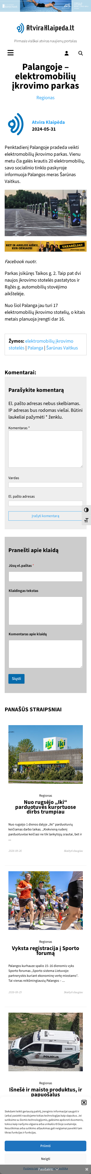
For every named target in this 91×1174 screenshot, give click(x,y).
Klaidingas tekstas (23, 591)
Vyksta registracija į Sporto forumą (45, 950)
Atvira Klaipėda (48, 122)
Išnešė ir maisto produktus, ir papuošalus (45, 1092)
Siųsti (16, 679)
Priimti (45, 1146)
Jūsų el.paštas (21, 566)
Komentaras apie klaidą (28, 634)
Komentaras (19, 428)
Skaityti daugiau (73, 851)
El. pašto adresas (21, 496)
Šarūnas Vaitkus (62, 348)
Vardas (13, 478)
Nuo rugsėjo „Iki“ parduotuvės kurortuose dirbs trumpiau (45, 807)
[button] (84, 1102)
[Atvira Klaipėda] (45, 32)
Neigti (45, 1158)
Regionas (45, 97)
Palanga (35, 348)
